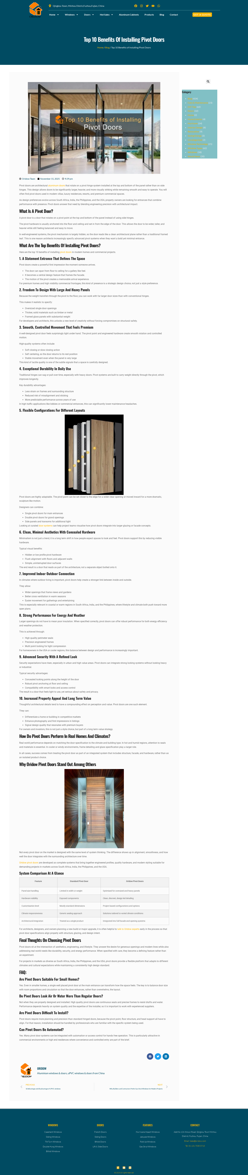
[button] (150, 1056)
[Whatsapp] (158, 5)
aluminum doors (56, 185)
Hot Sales (105, 14)
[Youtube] (124, 1167)
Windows (70, 14)
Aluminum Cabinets (129, 14)
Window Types (195, 148)
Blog (162, 14)
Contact (174, 14)
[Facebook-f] (118, 1167)
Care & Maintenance (198, 102)
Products (149, 14)
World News (194, 156)
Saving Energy (195, 135)
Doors (87, 14)
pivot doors (65, 252)
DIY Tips (192, 106)
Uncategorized (195, 139)
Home (52, 14)
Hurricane (193, 123)
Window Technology (198, 144)
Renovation (193, 131)
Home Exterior (195, 119)
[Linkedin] (130, 1167)
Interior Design (195, 127)
